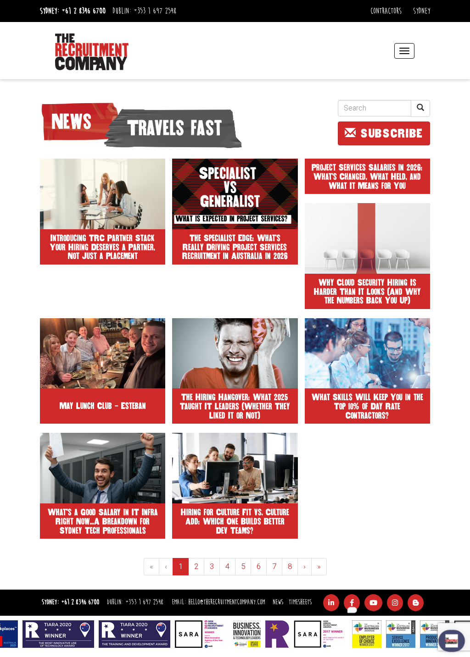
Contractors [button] (386, 11)
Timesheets (300, 602)
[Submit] (420, 108)
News (278, 602)
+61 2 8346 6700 (84, 11)
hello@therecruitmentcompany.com (226, 602)
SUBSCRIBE (389, 133)
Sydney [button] (421, 11)
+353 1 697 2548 (155, 11)
